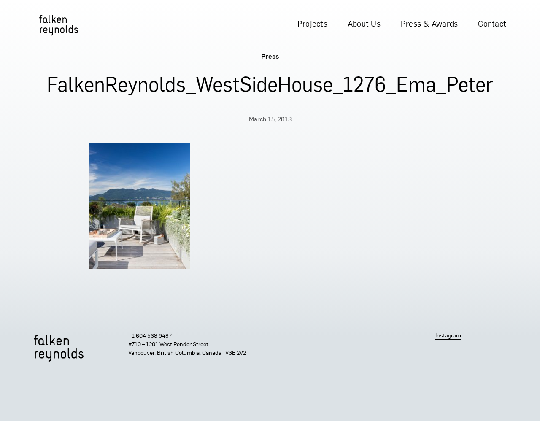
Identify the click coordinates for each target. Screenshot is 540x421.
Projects (312, 25)
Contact (492, 25)
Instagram (448, 336)
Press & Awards (429, 25)
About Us (364, 25)
